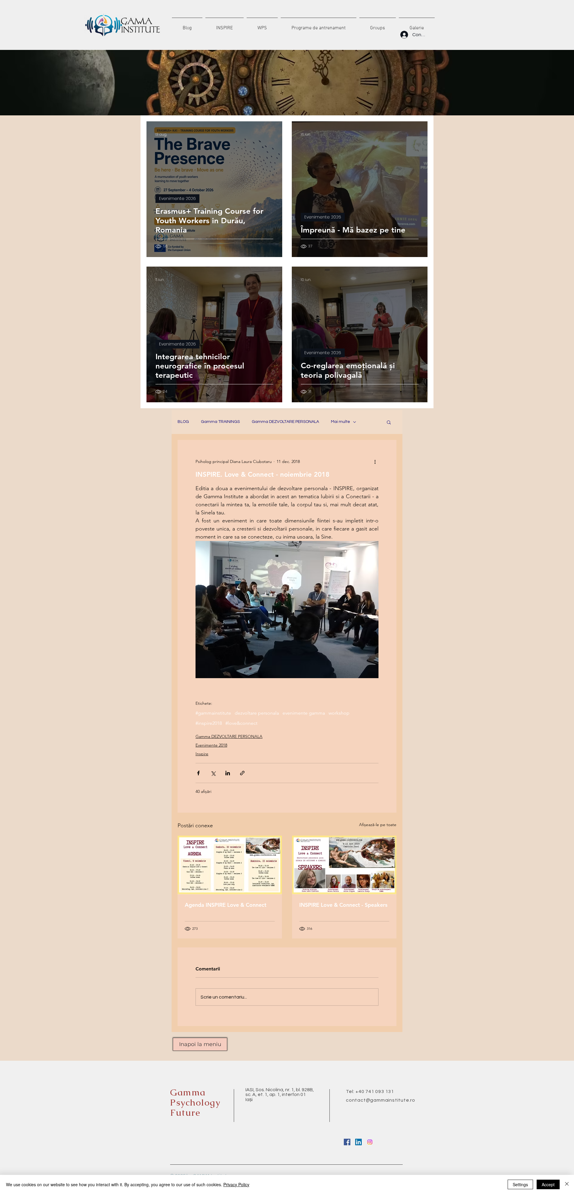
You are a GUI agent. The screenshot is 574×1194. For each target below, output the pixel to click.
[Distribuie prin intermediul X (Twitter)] (213, 773)
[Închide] (566, 1184)
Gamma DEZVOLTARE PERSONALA (285, 422)
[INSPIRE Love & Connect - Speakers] (344, 865)
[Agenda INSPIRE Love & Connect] (230, 865)
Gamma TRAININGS (220, 422)
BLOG (183, 422)
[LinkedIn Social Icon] (358, 1142)
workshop (339, 713)
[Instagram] (370, 1142)
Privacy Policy (236, 1184)
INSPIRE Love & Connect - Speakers (343, 904)
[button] (389, 422)
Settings (520, 1184)
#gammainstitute (213, 713)
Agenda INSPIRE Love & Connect (225, 904)
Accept (548, 1184)
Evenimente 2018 (211, 745)
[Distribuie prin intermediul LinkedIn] (227, 773)
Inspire (202, 753)
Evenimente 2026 (177, 198)
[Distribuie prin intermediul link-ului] (242, 773)
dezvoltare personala (257, 713)
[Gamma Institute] (347, 1142)
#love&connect (241, 723)
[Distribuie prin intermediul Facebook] (198, 773)
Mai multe (340, 422)
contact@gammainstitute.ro (380, 1100)
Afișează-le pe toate (377, 824)
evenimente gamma (304, 713)
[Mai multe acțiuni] (374, 461)
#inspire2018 (209, 723)
